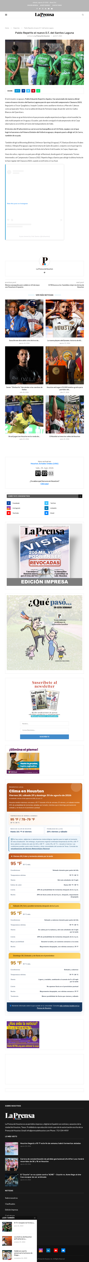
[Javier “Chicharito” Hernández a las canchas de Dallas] (24, 365)
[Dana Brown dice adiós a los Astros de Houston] (24, 318)
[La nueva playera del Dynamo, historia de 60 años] (65, 318)
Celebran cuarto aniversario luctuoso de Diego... (23, 1253)
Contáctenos (57, 5)
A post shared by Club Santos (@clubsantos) (34, 236)
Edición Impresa (32, 5)
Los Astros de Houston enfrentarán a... (23, 1238)
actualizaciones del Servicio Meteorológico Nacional (30, 848)
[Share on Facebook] (23, 91)
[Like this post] (18, 91)
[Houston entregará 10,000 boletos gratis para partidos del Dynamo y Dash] (65, 365)
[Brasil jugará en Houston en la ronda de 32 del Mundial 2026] (24, 414)
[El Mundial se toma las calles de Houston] (65, 414)
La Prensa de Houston (42, 36)
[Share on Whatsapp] (38, 91)
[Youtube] (48, 8)
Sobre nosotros (11, 1198)
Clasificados (10, 1204)
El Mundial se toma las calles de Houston (64, 436)
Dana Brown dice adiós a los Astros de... (24, 340)
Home (7, 28)
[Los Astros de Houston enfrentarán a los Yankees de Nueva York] (7, 1241)
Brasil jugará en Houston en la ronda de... (24, 436)
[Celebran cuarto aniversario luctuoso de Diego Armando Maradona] (7, 1255)
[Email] (52, 8)
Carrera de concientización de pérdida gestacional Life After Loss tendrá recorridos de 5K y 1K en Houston (52, 1160)
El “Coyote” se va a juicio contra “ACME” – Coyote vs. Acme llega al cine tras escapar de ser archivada (50, 1176)
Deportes (16, 28)
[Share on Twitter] (28, 91)
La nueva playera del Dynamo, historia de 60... (64, 340)
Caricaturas (10, 1216)
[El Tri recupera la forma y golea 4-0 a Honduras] (7, 1227)
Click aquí (44, 484)
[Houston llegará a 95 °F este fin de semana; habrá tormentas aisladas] (11, 1148)
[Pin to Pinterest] (33, 91)
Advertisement (45, 5)
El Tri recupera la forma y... (24, 1223)
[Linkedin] (45, 8)
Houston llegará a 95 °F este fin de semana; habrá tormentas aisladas (50, 1143)
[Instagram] (42, 8)
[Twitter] (39, 8)
